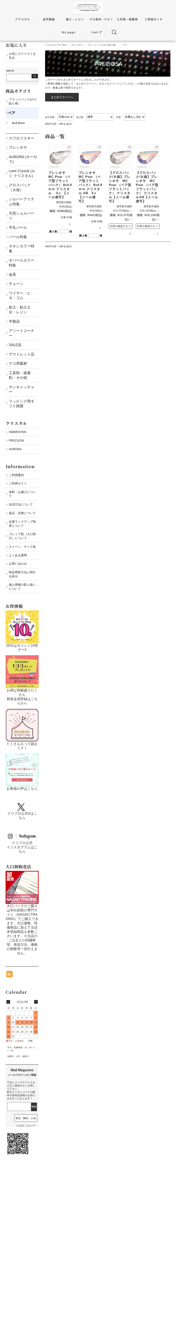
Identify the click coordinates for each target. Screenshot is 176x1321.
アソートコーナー (21, 332)
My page (69, 32)
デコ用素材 (18, 363)
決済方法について (21, 504)
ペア (11, 113)
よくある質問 (18, 555)
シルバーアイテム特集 (21, 201)
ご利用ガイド (153, 19)
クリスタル (22, 19)
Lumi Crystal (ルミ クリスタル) (22, 173)
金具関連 (49, 19)
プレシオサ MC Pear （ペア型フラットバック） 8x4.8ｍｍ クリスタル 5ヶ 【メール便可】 (60, 185)
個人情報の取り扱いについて (22, 586)
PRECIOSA (16, 440)
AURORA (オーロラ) (23, 159)
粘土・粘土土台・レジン (20, 309)
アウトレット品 (21, 354)
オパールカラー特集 (21, 262)
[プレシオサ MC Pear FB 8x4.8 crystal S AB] (90, 156)
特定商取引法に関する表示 (22, 574)
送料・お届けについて (22, 494)
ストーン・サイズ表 (22, 546)
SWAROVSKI (17, 432)
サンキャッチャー (21, 389)
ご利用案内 (16, 475)
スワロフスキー (21, 138)
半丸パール (18, 227)
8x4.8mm (18, 123)
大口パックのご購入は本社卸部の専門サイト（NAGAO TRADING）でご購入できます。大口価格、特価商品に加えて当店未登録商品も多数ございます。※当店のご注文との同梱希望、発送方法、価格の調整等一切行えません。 (22, 929)
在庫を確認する (119, 226)
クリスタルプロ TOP (55, 45)
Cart (94, 32)
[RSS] (9, 975)
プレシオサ (76, 45)
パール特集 (18, 237)
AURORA (15, 449)
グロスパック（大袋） (20, 187)
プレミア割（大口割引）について (22, 536)
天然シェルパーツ (21, 215)
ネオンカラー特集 (21, 248)
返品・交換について (22, 513)
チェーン (16, 283)
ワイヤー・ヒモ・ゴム (20, 295)
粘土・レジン (75, 19)
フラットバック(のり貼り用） (103, 45)
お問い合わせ (18, 563)
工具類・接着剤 (127, 19)
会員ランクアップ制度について (22, 523)
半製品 (14, 321)
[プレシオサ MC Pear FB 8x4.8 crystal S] (60, 156)
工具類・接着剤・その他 (20, 375)
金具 (12, 274)
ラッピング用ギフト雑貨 (21, 403)
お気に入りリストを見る (22, 55)
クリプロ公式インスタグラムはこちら (22, 847)
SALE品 (15, 345)
